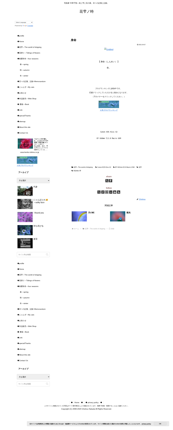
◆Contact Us (22, 133)
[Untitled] (108, 49)
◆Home (20, 41)
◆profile (20, 36)
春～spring (24, 64)
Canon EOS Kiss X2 (104, 167)
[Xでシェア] (107, 180)
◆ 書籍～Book (23, 104)
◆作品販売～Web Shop (26, 99)
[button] (47, 254)
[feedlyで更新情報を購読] (114, 192)
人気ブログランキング (109, 110)
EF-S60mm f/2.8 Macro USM (124, 167)
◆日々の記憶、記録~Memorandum (31, 81)
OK (160, 424)
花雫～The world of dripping (83, 167)
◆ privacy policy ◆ (93, 402)
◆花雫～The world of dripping (29, 47)
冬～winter (24, 76)
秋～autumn (25, 70)
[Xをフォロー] (99, 192)
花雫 (140, 167)
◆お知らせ (21, 93)
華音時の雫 (77, 171)
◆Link (19, 110)
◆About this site (23, 127)
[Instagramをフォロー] (106, 192)
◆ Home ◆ (77, 402)
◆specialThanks (24, 116)
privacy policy (146, 424)
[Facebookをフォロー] (102, 192)
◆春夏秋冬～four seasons (27, 59)
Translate (30, 25)
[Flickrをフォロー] (110, 192)
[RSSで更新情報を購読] (118, 192)
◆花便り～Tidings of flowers (28, 53)
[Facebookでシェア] (110, 180)
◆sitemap (21, 121)
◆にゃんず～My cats (25, 87)
